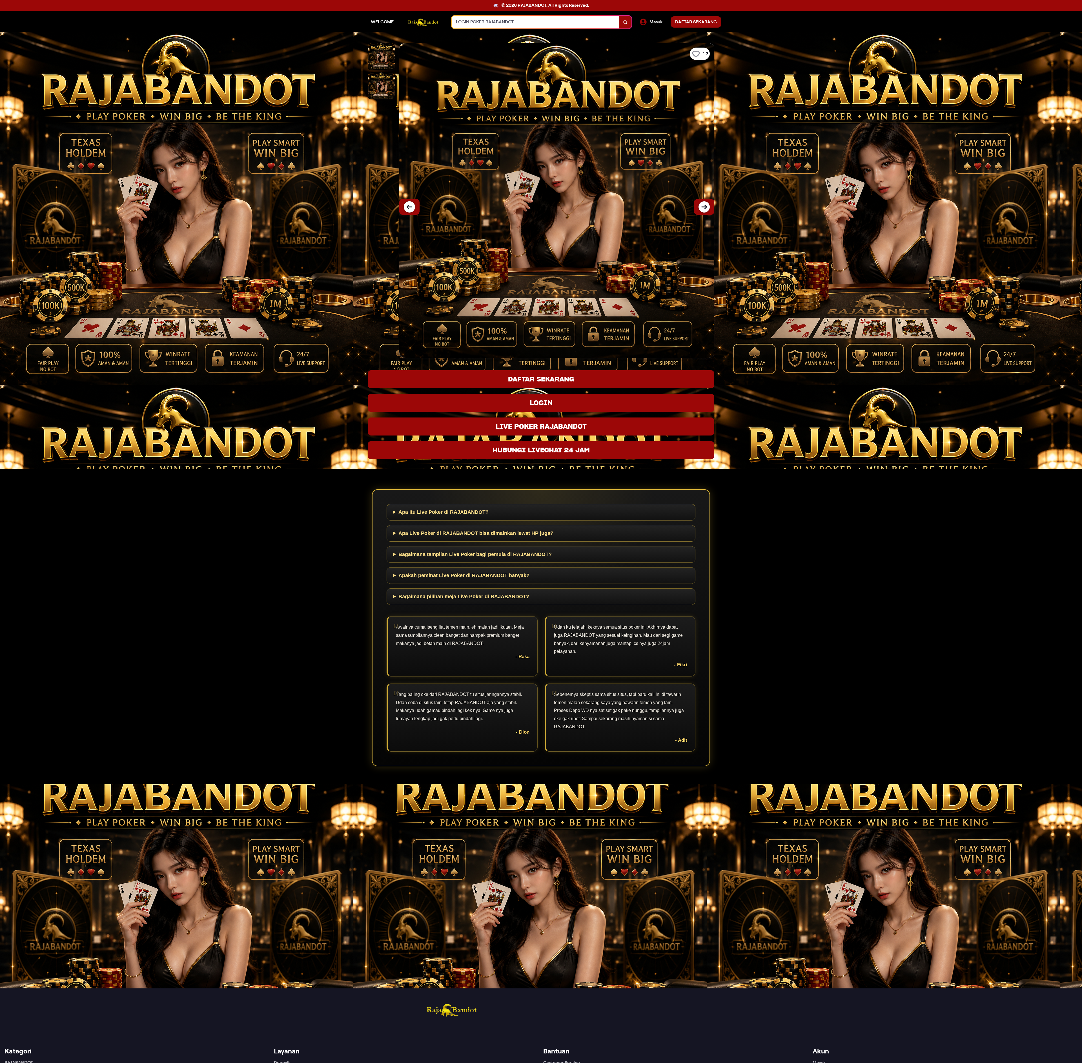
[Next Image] (704, 207)
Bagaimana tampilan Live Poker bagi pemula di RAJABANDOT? (475, 554)
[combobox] (535, 22)
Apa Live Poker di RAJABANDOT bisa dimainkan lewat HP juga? (475, 533)
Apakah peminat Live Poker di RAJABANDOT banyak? (463, 575)
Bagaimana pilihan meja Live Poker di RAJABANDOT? (463, 596)
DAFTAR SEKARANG (541, 379)
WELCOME (382, 21)
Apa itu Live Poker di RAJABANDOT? (443, 512)
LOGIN (541, 402)
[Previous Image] (409, 207)
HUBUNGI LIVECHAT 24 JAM (541, 450)
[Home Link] (423, 22)
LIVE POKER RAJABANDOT (541, 426)
